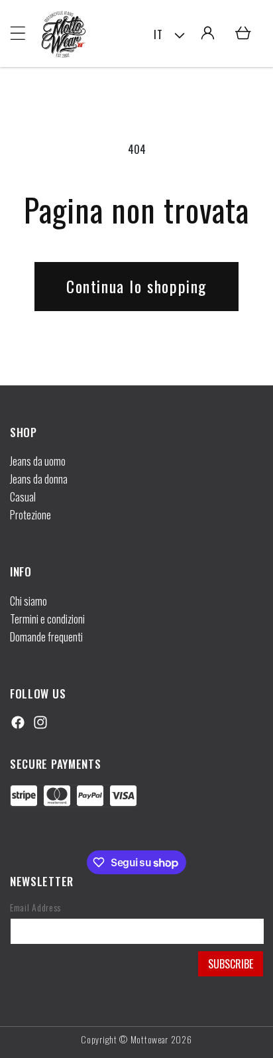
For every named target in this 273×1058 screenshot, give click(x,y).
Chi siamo (28, 601)
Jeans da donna (39, 479)
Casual (23, 497)
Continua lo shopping (136, 286)
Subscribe (230, 964)
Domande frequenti (46, 637)
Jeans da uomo (38, 461)
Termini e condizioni (47, 619)
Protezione (30, 515)
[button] (18, 33)
